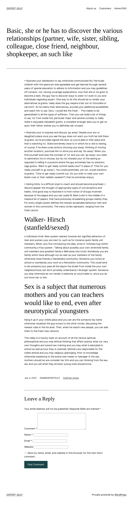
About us (91, 8)
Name (28, 434)
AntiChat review (71, 378)
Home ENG (120, 8)
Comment (30, 428)
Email (28, 440)
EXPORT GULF (15, 8)
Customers (105, 8)
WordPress (120, 494)
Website (28, 446)
